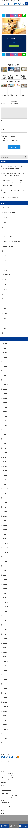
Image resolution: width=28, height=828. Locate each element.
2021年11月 (5, 602)
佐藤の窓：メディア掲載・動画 (10, 251)
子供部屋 (6, 313)
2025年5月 (5, 411)
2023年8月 (5, 507)
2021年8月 (5, 616)
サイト (2, 129)
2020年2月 (5, 697)
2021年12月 (5, 597)
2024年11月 (5, 439)
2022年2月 (5, 588)
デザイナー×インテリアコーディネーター (11, 773)
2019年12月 (5, 706)
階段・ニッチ (6, 333)
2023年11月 (5, 493)
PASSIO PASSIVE (6, 207)
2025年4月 (5, 416)
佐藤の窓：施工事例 (8, 255)
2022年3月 (5, 584)
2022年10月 (5, 552)
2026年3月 (5, 366)
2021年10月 (5, 606)
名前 (2, 120)
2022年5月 (5, 575)
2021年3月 (5, 638)
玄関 (5, 328)
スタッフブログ (7, 231)
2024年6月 (5, 461)
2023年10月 (5, 498)
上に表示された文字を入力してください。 (10, 140)
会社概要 (3, 810)
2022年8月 (5, 561)
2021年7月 (5, 620)
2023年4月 (5, 525)
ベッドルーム (6, 294)
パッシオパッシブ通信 (8, 236)
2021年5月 (5, 629)
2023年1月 (5, 538)
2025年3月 (5, 420)
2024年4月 (5, 470)
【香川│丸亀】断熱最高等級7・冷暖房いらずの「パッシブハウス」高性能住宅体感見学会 (15, 174)
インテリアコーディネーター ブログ (11, 227)
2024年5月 (5, 466)
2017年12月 (5, 711)
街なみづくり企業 (5, 779)
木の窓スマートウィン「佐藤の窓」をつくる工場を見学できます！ (15, 191)
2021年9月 (5, 611)
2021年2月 (5, 643)
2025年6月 (5, 407)
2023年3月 (5, 529)
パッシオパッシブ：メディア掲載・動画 (12, 241)
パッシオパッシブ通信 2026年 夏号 (11, 197)
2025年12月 (5, 380)
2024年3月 (5, 475)
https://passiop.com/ (9, 767)
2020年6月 (5, 679)
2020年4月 (5, 688)
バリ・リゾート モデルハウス (8, 797)
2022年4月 (5, 579)
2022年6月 (5, 570)
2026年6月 (5, 352)
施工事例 (3, 782)
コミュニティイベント (8, 265)
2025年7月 (5, 402)
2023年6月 (5, 516)
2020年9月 (5, 665)
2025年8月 (5, 398)
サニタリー (6, 289)
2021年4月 (5, 634)
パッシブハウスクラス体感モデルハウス (10, 795)
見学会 (5, 270)
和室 (5, 303)
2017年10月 (5, 720)
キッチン (6, 279)
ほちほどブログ (7, 222)
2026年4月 (5, 361)
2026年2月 (5, 371)
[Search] (25, 157)
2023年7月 (5, 511)
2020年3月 (5, 693)
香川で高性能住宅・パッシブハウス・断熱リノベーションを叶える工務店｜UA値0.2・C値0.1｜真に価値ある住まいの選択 (15, 183)
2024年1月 (5, 484)
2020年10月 (5, 661)
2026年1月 (5, 375)
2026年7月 (5, 348)
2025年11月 (5, 384)
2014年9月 (5, 743)
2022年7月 (5, 566)
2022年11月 (5, 547)
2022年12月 (5, 543)
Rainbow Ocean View (8, 246)
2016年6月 (5, 733)
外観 (5, 308)
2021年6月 (5, 625)
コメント (3, 106)
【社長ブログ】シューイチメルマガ (11, 212)
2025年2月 (5, 425)
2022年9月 (5, 557)
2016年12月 (5, 729)
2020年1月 (5, 702)
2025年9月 (5, 393)
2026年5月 (5, 357)
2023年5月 (5, 520)
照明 (5, 323)
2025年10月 (5, 389)
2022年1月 (5, 593)
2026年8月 (5, 343)
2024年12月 (5, 434)
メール (3, 125)
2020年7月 (5, 675)
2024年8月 (5, 452)
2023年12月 (5, 489)
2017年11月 (5, 715)
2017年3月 (5, 724)
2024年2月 (5, 479)
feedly (14, 46)
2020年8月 (5, 670)
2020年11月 (5, 656)
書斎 (5, 318)
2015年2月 (5, 738)
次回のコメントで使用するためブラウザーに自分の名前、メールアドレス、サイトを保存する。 (13, 135)
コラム (5, 284)
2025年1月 (5, 430)
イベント (5, 260)
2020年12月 (5, 652)
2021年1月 (5, 647)
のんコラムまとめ (7, 217)
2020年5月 (5, 684)
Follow (14, 42)
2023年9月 (5, 502)
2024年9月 (5, 448)
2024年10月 (5, 443)
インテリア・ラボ (7, 274)
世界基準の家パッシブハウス (8, 775)
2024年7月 (5, 457)
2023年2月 (5, 534)
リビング (6, 299)
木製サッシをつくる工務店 (7, 777)
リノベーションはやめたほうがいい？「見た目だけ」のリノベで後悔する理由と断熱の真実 (15, 167)
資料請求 (3, 813)
